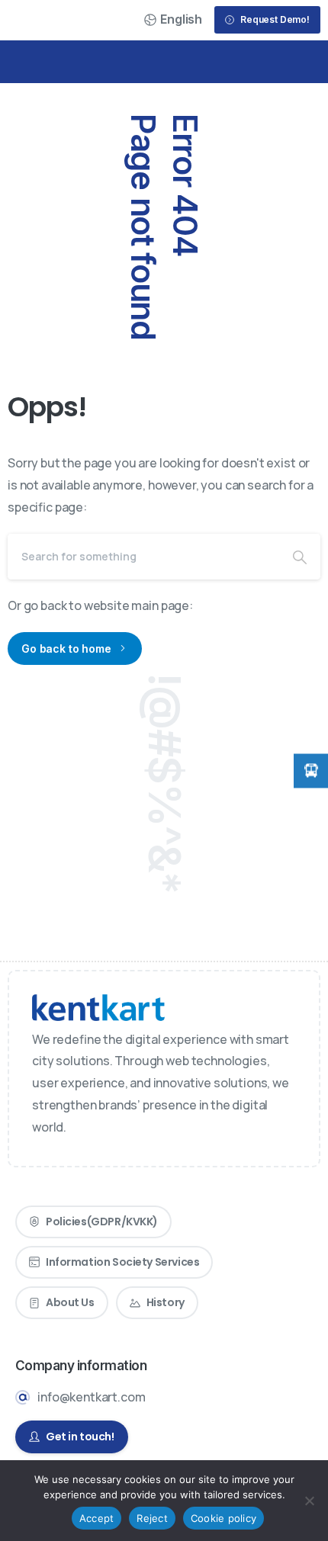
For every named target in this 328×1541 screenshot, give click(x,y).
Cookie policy (223, 1518)
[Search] (299, 556)
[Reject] (309, 1500)
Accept (96, 1518)
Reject (152, 1518)
